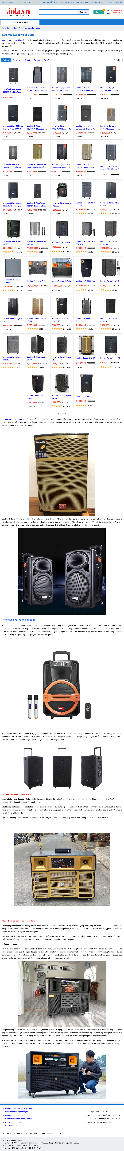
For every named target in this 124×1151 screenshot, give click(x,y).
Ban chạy (16, 60)
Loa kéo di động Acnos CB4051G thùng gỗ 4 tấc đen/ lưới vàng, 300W (85, 166)
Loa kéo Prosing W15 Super (84, 319)
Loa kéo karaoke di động (31, 28)
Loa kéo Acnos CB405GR (110, 358)
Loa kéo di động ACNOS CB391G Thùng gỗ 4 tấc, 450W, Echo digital (12, 166)
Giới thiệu (118, 2)
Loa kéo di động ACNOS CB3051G (85, 204)
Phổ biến (6, 60)
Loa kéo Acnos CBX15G (109, 281)
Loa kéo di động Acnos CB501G (109, 319)
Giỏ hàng (99, 12)
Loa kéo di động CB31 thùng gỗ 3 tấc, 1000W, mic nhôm (110, 89)
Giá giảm (47, 60)
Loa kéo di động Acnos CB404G (12, 358)
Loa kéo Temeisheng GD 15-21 (36, 397)
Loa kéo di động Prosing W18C (36, 358)
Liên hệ (109, 2)
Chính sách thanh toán (14, 1115)
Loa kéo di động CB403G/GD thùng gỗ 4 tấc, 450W (85, 127)
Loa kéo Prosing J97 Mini (61, 281)
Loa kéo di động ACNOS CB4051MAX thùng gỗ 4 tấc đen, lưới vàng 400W (36, 166)
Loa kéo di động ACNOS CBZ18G (36, 242)
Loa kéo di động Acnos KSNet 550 (12, 281)
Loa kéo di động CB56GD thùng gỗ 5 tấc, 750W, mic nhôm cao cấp (61, 89)
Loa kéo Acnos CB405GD (61, 242)
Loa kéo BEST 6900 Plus (85, 397)
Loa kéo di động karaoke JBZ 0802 (61, 204)
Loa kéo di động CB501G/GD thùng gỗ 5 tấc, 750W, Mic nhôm (85, 89)
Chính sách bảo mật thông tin (16, 1112)
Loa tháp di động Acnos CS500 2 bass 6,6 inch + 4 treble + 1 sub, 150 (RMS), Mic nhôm (37, 89)
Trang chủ (6, 28)
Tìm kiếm (83, 12)
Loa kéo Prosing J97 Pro (36, 281)
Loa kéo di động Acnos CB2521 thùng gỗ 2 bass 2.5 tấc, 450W (36, 204)
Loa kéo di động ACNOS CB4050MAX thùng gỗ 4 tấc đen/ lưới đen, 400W (60, 166)
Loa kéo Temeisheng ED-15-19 (36, 319)
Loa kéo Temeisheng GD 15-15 (12, 320)
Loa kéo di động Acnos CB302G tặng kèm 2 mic (12, 90)
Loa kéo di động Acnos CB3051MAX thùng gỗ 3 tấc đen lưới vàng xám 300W (109, 168)
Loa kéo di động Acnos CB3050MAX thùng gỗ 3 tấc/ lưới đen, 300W (12, 204)
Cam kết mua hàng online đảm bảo (74, 2)
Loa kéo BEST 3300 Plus (85, 281)
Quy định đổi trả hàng (51, 2)
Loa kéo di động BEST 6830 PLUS (60, 319)
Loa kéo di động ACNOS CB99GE (109, 204)
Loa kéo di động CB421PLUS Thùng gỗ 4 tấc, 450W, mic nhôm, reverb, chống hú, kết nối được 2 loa (61, 127)
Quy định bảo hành (12, 1126)
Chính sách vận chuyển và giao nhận (19, 1108)
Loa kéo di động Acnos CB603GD (109, 242)
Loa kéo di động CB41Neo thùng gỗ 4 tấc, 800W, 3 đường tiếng (13, 127)
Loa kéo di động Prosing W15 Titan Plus (61, 358)
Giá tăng (37, 60)
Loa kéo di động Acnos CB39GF (12, 242)
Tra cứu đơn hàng (98, 2)
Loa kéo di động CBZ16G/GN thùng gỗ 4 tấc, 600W (36, 127)
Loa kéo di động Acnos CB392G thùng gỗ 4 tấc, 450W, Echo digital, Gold (109, 127)
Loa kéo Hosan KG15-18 (85, 358)
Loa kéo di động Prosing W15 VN (61, 396)
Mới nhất (26, 60)
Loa (15, 28)
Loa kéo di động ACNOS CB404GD (85, 242)
